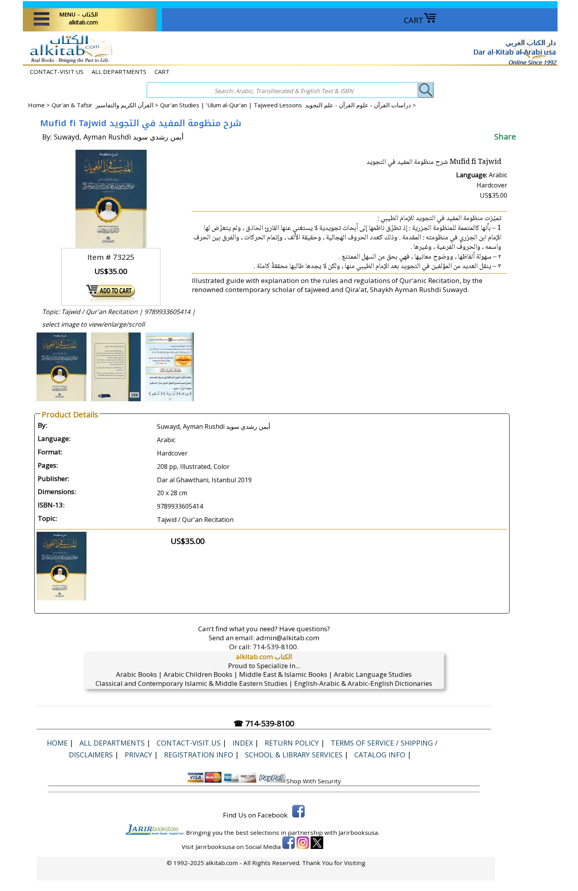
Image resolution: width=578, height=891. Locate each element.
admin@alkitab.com (287, 637)
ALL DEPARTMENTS (119, 71)
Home (36, 105)
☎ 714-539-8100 (264, 723)
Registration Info (198, 754)
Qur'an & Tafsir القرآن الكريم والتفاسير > (106, 105)
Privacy (138, 754)
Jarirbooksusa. (359, 832)
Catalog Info (379, 754)
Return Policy (292, 743)
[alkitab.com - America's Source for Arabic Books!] (69, 62)
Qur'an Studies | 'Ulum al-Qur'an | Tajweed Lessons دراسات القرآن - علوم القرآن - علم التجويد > (288, 105)
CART (413, 20)
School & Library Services (293, 754)
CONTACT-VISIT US (56, 71)
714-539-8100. (275, 646)
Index (242, 743)
